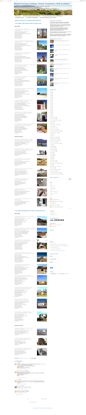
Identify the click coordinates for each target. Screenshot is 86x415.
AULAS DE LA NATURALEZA (54, 124)
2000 (51, 98)
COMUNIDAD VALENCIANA (54, 138)
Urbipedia (51, 194)
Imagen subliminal (53, 188)
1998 (51, 95)
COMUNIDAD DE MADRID (54, 137)
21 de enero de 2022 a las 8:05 (21, 388)
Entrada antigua (44, 398)
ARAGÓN (51, 123)
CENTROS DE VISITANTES (54, 132)
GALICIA (51, 144)
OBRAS (51, 158)
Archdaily (51, 185)
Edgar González (52, 186)
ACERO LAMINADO (53, 118)
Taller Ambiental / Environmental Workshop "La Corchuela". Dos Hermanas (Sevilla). (61, 59)
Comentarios (53, 214)
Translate (67, 273)
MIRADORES (52, 155)
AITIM (51, 183)
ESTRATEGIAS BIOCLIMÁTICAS (55, 143)
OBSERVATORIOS (53, 160)
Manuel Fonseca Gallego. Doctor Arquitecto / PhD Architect (41, 4)
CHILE (51, 135)
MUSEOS (51, 157)
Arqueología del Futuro (55, 199)
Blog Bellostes (53, 203)
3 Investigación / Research (19, 17)
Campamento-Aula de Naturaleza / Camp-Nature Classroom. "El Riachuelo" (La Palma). (62, 40)
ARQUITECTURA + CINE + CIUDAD (57, 201)
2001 (51, 100)
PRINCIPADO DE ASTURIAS (54, 166)
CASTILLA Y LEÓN (53, 127)
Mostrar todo (69, 208)
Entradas (52, 213)
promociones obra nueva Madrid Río (29, 381)
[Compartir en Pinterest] (35, 358)
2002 (51, 101)
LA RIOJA (51, 152)
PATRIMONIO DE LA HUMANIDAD (55, 163)
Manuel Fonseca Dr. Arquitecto (23, 358)
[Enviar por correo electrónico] (31, 358)
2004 (51, 104)
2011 (51, 115)
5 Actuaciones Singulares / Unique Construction (48, 17)
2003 (51, 103)
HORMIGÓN (52, 146)
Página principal (52, 242)
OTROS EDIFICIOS (53, 161)
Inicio (28, 398)
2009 (51, 112)
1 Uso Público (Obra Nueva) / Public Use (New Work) (58, 244)
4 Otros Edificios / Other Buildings (32, 17)
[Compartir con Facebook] (34, 358)
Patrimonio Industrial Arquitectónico (57, 206)
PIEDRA (51, 164)
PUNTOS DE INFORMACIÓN (54, 169)
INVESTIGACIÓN (52, 147)
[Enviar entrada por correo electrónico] (30, 358)
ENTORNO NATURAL (53, 141)
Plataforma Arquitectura (53, 191)
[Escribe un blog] (32, 358)
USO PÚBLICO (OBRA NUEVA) (55, 172)
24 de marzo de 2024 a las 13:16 (21, 392)
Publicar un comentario (19, 394)
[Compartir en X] (33, 358)
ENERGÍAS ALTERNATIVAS (54, 140)
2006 (51, 107)
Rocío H (18, 379)
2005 (51, 106)
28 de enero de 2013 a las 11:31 (21, 377)
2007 (51, 109)
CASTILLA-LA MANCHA (54, 129)
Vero (17, 362)
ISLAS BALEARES (53, 149)
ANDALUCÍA (52, 121)
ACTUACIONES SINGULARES (55, 120)
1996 (51, 92)
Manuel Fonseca (53, 226)
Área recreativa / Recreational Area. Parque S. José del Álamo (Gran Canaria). (62, 64)
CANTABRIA (52, 126)
